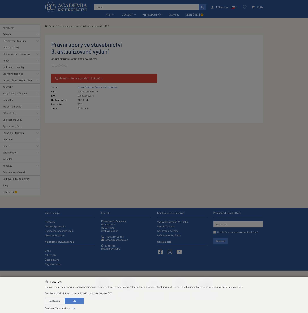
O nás (48, 250)
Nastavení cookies (55, 235)
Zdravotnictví (10, 152)
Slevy (5, 185)
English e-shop (53, 264)
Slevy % (174, 14)
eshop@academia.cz (116, 239)
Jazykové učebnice (13, 73)
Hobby (6, 60)
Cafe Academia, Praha (169, 235)
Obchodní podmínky (55, 226)
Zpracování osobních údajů (59, 230)
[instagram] (170, 251)
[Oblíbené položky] (245, 7)
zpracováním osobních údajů (244, 232)
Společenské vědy (12, 119)
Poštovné (50, 221)
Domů (52, 26)
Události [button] (127, 14)
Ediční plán (50, 255)
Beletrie (7, 34)
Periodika (8, 99)
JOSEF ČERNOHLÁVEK (64, 59)
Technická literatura (13, 132)
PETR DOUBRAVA (87, 59)
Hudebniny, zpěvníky (13, 67)
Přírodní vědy (10, 113)
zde (73, 308)
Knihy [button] (109, 14)
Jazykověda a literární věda (17, 80)
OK (74, 300)
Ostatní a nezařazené (14, 172)
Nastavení (54, 300)
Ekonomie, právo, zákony (16, 53)
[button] (234, 7)
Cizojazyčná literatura (14, 40)
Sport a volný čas (12, 126)
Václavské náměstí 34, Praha (172, 221)
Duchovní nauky (11, 47)
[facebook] (160, 251)
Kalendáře (8, 159)
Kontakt (106, 212)
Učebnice (8, 139)
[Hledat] (202, 7)
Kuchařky (8, 86)
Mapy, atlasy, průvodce (15, 93)
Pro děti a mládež (12, 106)
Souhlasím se (237, 232)
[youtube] (179, 251)
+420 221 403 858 (114, 236)
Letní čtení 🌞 (195, 14)
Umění (6, 145)
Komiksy (7, 165)
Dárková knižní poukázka (16, 178)
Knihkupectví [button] (151, 14)
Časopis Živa (52, 259)
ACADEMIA (8, 27)
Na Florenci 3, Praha (168, 230)
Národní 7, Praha (166, 226)
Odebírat (220, 240)
